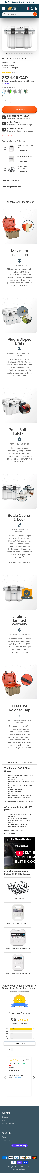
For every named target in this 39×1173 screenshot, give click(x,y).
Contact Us (6, 1140)
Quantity (5, 96)
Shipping (5, 1117)
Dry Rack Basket (22, 166)
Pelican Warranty (8, 1123)
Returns (4, 1120)
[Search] (35, 14)
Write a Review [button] (20, 1043)
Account (32, 8)
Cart (36, 8)
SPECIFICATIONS (25, 762)
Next (34, 1076)
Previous (5, 1076)
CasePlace (15, 1167)
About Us (5, 1137)
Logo (12, 9)
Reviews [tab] (7, 1050)
